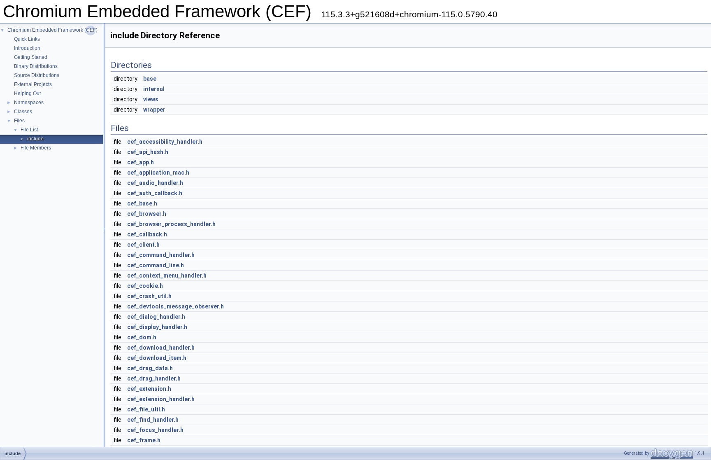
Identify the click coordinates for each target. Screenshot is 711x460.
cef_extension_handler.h (161, 399)
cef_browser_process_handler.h (171, 224)
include (35, 139)
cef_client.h (143, 244)
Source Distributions (36, 75)
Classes (23, 111)
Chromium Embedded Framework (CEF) (52, 30)
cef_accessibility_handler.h (164, 141)
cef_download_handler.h (161, 347)
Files (19, 121)
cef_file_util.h (146, 409)
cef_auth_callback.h (154, 193)
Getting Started (30, 57)
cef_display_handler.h (157, 327)
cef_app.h (140, 162)
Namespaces (29, 102)
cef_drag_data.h (150, 368)
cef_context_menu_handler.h (167, 275)
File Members (36, 148)
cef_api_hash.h (147, 152)
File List (29, 130)
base (149, 78)
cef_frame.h (143, 440)
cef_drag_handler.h (154, 378)
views (150, 99)
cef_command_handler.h (161, 255)
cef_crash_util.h (149, 296)
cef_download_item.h (156, 358)
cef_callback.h (147, 234)
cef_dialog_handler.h (156, 316)
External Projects (33, 84)
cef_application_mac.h (158, 172)
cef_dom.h (141, 337)
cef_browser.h (146, 213)
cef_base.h (142, 203)
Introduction (27, 48)
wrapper (154, 109)
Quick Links (27, 39)
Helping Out (27, 93)
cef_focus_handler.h (155, 430)
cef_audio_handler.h (155, 183)
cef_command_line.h (155, 265)
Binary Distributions (36, 66)
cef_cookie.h (145, 286)
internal (154, 89)
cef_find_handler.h (153, 419)
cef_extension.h (149, 388)
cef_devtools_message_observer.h (175, 306)
